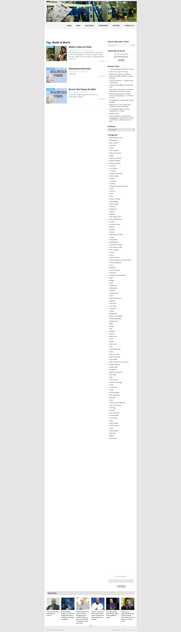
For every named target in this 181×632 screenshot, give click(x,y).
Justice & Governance (115, 298)
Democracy (112, 206)
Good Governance (114, 270)
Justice (111, 295)
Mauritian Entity (113, 113)
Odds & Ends (113, 336)
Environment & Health (115, 247)
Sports (111, 400)
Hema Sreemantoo (74, 92)
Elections (111, 232)
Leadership (112, 308)
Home (69, 26)
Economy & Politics (114, 224)
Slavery (111, 385)
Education (112, 229)
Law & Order (113, 306)
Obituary (111, 334)
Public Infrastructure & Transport (118, 362)
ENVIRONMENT (114, 242)
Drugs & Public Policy (115, 219)
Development (113, 209)
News (78, 26)
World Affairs (113, 438)
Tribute (111, 428)
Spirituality (112, 397)
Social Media (112, 387)
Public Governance (114, 357)
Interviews (103, 26)
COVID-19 (112, 191)
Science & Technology (115, 382)
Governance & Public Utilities (117, 275)
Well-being (112, 433)
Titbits (111, 420)
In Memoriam (113, 285)
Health (111, 278)
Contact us (129, 26)
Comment (112, 178)
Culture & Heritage (114, 199)
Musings (111, 326)
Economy (112, 222)
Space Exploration (114, 395)
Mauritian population (115, 318)
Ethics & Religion (114, 250)
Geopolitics (112, 267)
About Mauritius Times (115, 138)
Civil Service (112, 171)
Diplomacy (112, 214)
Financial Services (114, 257)
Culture (111, 194)
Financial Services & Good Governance (120, 260)
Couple (111, 188)
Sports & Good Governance (117, 402)
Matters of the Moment (116, 316)
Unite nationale (113, 430)
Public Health (113, 359)
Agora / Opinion (113, 143)
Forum (111, 265)
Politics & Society (114, 354)
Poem (111, 346)
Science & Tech (113, 380)
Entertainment (113, 239)
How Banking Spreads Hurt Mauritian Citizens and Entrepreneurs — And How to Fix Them (121, 95)
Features (116, 26)
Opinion (111, 341)
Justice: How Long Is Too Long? (118, 71)
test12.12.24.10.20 (128, 630)
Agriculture (112, 145)
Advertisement (113, 140)
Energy (111, 237)
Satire (111, 377)
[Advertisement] (78, 33)
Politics (111, 352)
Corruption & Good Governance (118, 186)
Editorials (89, 26)
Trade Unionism (113, 423)
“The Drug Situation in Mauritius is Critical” (121, 69)
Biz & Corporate (114, 150)
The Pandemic (113, 418)
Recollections (113, 369)
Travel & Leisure (113, 425)
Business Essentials (114, 160)
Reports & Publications (115, 372)
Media (111, 323)
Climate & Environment (116, 173)
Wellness (111, 436)
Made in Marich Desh (80, 47)
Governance (112, 273)
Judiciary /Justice (114, 293)
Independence (113, 288)
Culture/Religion (114, 201)
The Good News (114, 415)
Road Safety (112, 374)
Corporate (112, 183)
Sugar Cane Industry (115, 405)
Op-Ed (111, 339)
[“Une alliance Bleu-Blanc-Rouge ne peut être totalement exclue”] (112, 604)
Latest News (112, 303)
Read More (102, 61)
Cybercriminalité (113, 204)
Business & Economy (115, 158)
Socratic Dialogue (114, 392)
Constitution (112, 181)
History (111, 283)
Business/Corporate (115, 163)
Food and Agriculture (115, 262)
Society (111, 390)
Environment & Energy (115, 245)
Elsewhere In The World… (116, 234)
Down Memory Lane (115, 216)
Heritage (111, 280)
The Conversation (114, 413)
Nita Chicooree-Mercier (75, 50)
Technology (112, 408)
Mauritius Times (57, 630)
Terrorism (112, 410)
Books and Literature (115, 153)
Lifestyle (111, 311)
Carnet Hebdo (113, 168)
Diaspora (111, 211)
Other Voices (113, 344)
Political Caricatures (114, 349)
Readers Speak (113, 367)
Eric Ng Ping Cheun (74, 71)
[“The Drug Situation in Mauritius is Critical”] (53, 604)
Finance (111, 255)
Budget (111, 155)
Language (112, 301)
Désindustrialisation (80, 68)
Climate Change (113, 176)
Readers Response (114, 364)
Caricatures (112, 166)
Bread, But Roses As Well (82, 89)
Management (113, 313)
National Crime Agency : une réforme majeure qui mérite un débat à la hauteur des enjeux (121, 76)
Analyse (111, 148)
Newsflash (112, 331)
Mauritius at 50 (113, 321)
